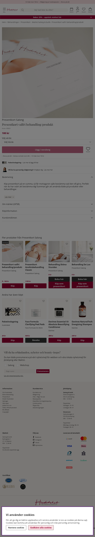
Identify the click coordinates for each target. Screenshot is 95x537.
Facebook (38, 437)
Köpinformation (9, 211)
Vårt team (5, 403)
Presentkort (6, 397)
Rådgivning (36, 394)
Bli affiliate (5, 410)
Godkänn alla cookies (41, 527)
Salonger (5, 401)
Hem (4, 22)
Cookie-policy (37, 403)
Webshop (24, 365)
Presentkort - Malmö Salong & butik (35, 22)
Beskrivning (7, 177)
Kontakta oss (37, 392)
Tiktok (37, 442)
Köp (13, 285)
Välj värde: (7, 138)
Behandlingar (13, 22)
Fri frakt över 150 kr (32, 2)
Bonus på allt (65, 2)
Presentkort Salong (13, 119)
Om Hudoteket (7, 392)
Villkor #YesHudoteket (9, 408)
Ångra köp (36, 405)
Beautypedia (37, 399)
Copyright (5, 412)
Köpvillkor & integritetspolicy (42, 401)
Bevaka (36, 340)
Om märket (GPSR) (11, 204)
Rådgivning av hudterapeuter (49, 2)
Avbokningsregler (38, 408)
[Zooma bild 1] (47, 72)
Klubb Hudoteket (7, 399)
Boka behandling (7, 394)
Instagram (38, 440)
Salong (11, 365)
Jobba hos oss (6, 405)
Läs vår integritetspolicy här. (13, 376)
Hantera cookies (16, 527)
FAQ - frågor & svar (39, 397)
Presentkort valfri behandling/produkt (67, 22)
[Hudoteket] (12, 10)
